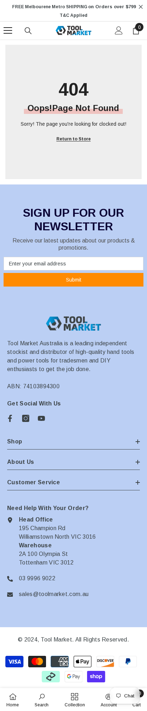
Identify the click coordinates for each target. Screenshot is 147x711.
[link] (41, 700)
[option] (73, 11)
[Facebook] (9, 418)
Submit (73, 280)
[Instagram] (25, 418)
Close (140, 7)
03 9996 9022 (37, 578)
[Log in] (119, 30)
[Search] (28, 31)
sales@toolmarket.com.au (53, 594)
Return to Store (73, 138)
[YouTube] (41, 418)
